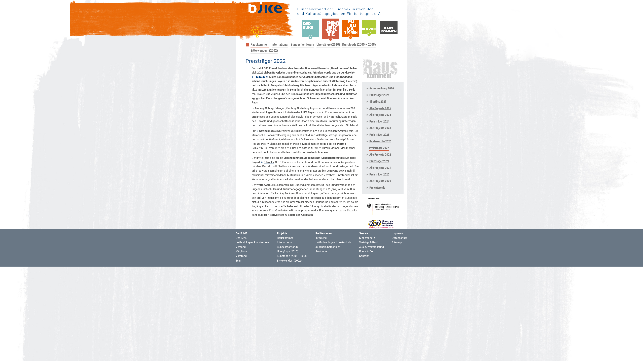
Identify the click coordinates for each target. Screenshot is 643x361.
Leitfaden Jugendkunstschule (333, 242)
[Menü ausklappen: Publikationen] (350, 37)
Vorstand (241, 256)
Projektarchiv (377, 188)
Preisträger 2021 (379, 161)
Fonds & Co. (366, 251)
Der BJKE (241, 238)
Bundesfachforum (302, 44)
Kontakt (364, 256)
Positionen (321, 251)
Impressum (398, 233)
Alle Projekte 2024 (380, 115)
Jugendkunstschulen (327, 247)
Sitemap (397, 242)
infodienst (321, 238)
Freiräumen (261, 77)
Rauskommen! (260, 44)
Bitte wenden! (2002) (264, 50)
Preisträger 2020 (379, 174)
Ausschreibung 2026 (381, 88)
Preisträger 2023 (379, 135)
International (280, 44)
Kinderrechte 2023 (380, 141)
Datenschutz (399, 238)
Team (239, 260)
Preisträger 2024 (379, 121)
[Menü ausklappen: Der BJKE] (310, 37)
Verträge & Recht (369, 242)
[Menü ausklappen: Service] (369, 34)
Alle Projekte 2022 (380, 154)
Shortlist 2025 (377, 101)
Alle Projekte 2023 (380, 128)
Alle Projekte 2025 (380, 108)
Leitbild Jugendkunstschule (252, 242)
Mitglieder (242, 251)
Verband (241, 247)
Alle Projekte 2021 (380, 168)
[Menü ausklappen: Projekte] (331, 39)
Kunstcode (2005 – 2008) (359, 44)
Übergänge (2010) (328, 44)
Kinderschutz (367, 238)
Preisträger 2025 (379, 95)
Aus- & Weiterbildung (371, 247)
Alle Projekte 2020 (380, 181)
